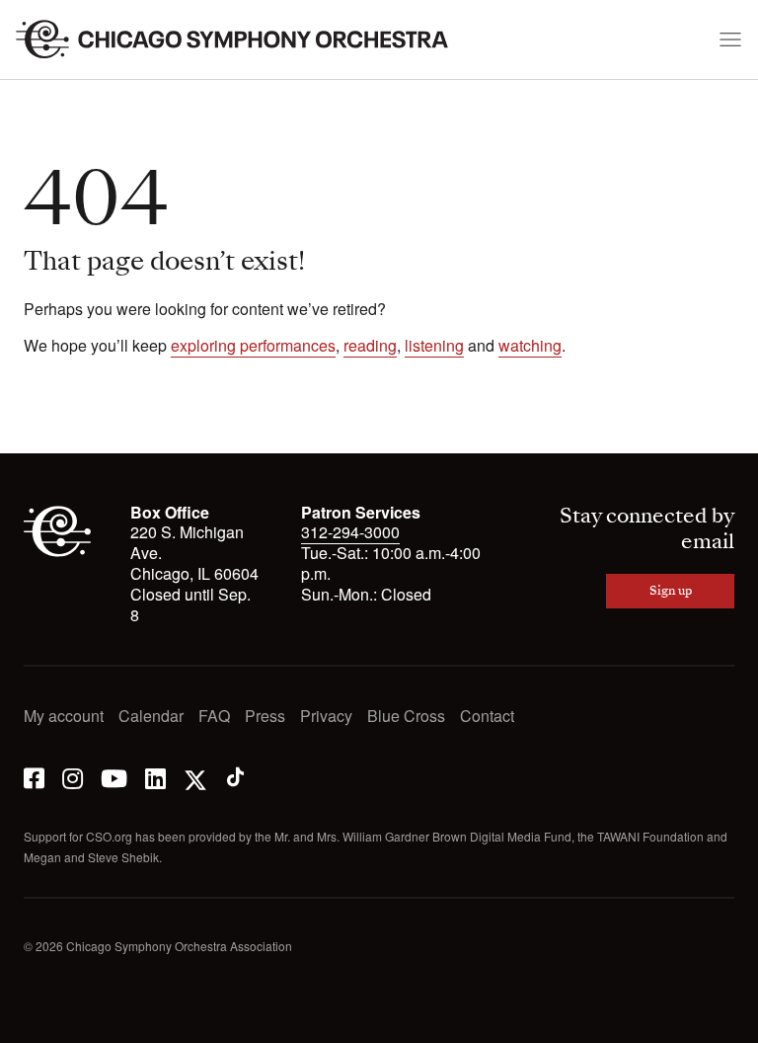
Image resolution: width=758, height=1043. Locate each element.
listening (434, 345)
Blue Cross (406, 716)
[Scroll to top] (39, 1021)
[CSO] (57, 554)
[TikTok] (235, 776)
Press (265, 716)
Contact (487, 716)
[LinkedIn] (155, 776)
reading (370, 345)
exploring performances (253, 345)
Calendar (151, 716)
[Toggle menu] (730, 39)
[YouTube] (114, 776)
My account (64, 716)
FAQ (214, 716)
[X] (195, 776)
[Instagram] (72, 776)
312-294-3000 (350, 532)
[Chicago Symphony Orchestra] (243, 39)
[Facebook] (34, 776)
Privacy (326, 716)
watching (530, 345)
